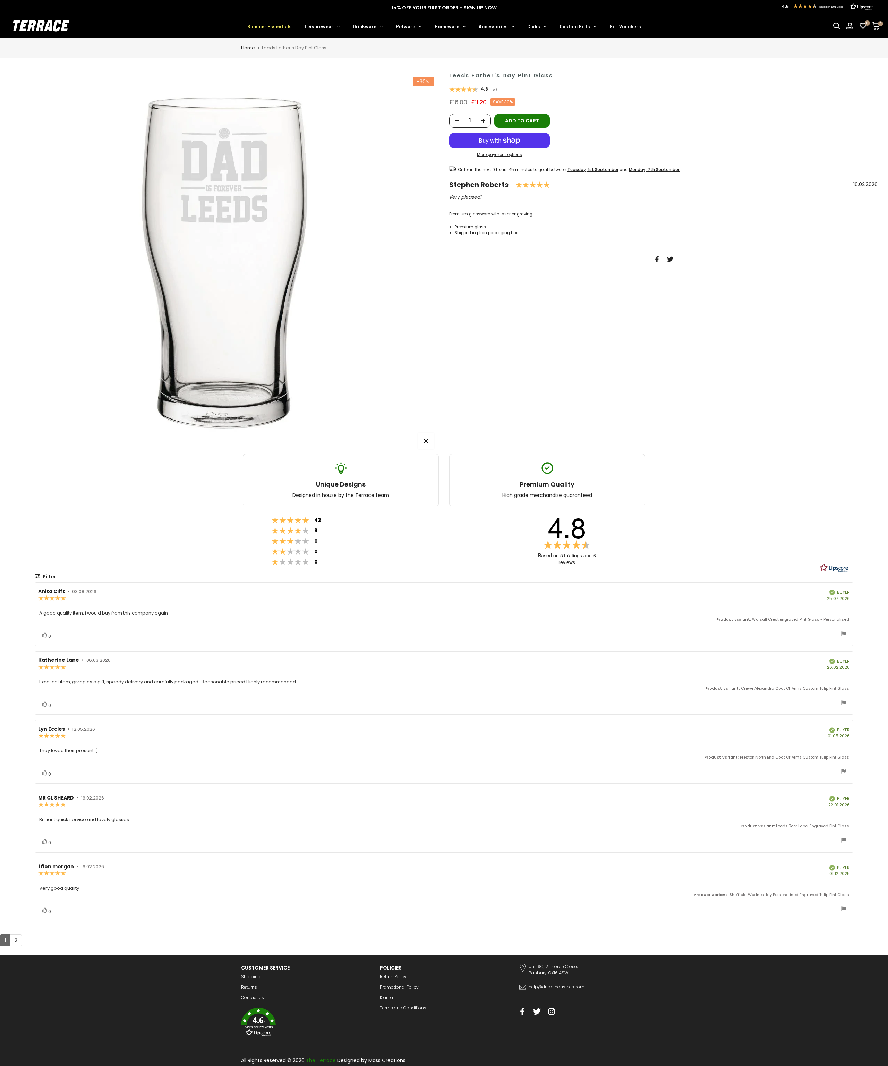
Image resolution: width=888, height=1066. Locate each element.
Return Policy (393, 977)
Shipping (251, 977)
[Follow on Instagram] (551, 1011)
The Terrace (321, 1060)
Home (248, 47)
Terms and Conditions (403, 1008)
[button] (305, 1023)
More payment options (499, 155)
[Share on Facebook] (657, 259)
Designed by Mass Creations (371, 1060)
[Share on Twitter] (670, 259)
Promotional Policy (399, 987)
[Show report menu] (843, 634)
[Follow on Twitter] (537, 1011)
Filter (49, 576)
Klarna (386, 997)
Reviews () (473, 89)
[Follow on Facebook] (522, 1011)
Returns (249, 987)
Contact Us (252, 997)
